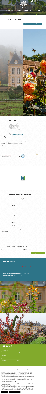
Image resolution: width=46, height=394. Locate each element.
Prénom (13, 205)
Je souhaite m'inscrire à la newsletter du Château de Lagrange (16, 248)
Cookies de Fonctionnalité (18, 378)
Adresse (13, 208)
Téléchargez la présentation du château (33, 23)
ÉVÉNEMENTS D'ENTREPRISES (21, 10)
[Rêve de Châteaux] (38, 154)
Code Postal (13, 212)
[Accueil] (23, 4)
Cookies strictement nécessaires (18, 376)
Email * (13, 225)
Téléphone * (13, 222)
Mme (24, 198)
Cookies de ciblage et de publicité (18, 387)
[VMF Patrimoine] (23, 156)
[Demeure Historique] (7, 155)
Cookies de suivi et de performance (18, 383)
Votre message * (4, 231)
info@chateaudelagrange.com (17, 134)
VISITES (31, 10)
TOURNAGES (37, 10)
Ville (14, 215)
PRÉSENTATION (9, 10)
